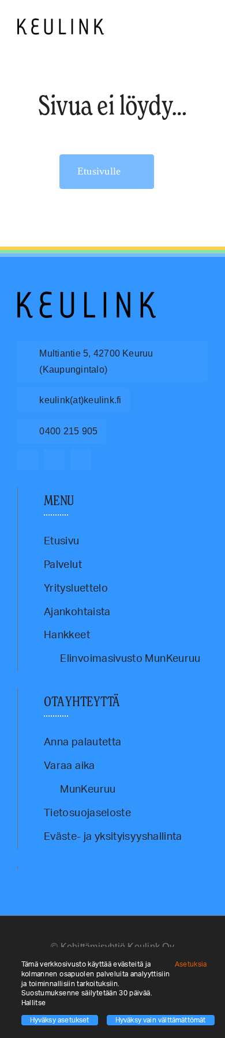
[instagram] (54, 459)
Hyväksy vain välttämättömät (160, 1020)
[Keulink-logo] (86, 296)
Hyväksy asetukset (59, 1020)
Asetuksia (192, 964)
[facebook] (27, 459)
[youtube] (80, 459)
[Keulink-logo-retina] (60, 23)
